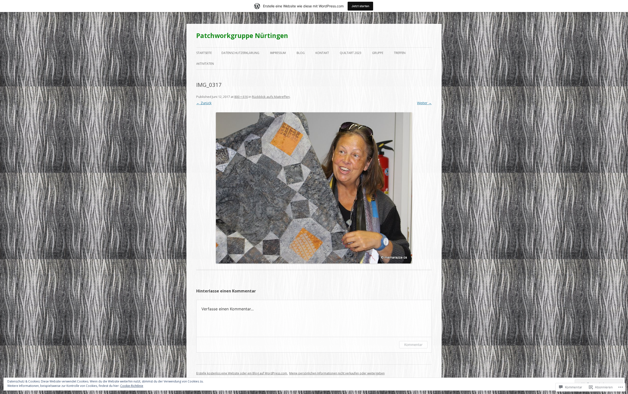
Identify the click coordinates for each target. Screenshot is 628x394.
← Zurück (203, 103)
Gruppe (377, 53)
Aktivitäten (205, 64)
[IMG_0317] (314, 187)
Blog (301, 53)
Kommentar (413, 344)
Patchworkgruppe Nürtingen (242, 35)
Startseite (204, 53)
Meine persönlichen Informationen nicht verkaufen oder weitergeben (337, 373)
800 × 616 (241, 96)
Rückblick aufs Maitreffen (271, 96)
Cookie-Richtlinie (131, 386)
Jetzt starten (360, 6)
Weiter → (424, 103)
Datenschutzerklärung (240, 53)
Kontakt (322, 53)
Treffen (400, 53)
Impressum (278, 53)
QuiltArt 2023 (350, 53)
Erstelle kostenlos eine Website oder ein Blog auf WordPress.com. (242, 373)
